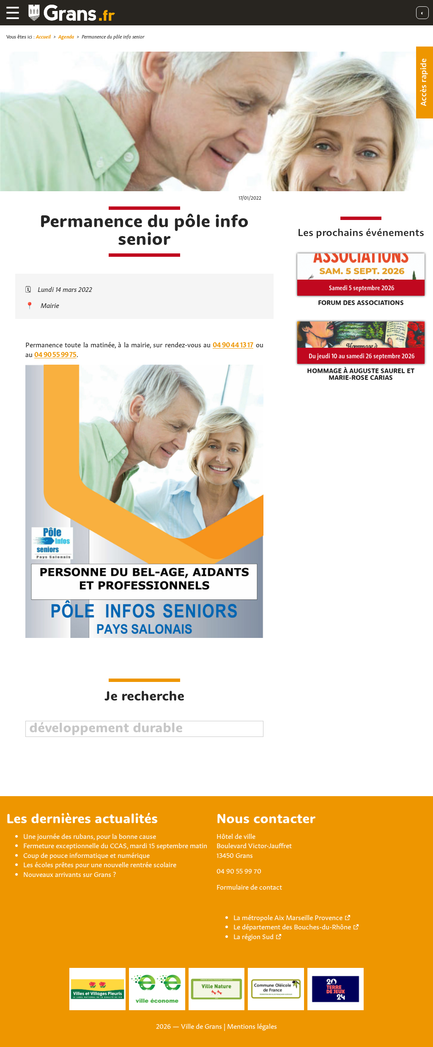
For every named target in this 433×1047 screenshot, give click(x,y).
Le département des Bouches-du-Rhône (292, 926)
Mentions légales (252, 1025)
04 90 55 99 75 (55, 353)
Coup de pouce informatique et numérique (86, 854)
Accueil (43, 36)
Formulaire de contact (249, 886)
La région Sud (253, 935)
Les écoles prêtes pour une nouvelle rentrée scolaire (99, 863)
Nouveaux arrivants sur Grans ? (69, 873)
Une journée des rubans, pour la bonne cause (89, 835)
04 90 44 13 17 (233, 344)
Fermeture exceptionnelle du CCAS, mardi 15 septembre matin (115, 844)
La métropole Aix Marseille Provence (288, 916)
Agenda (66, 36)
